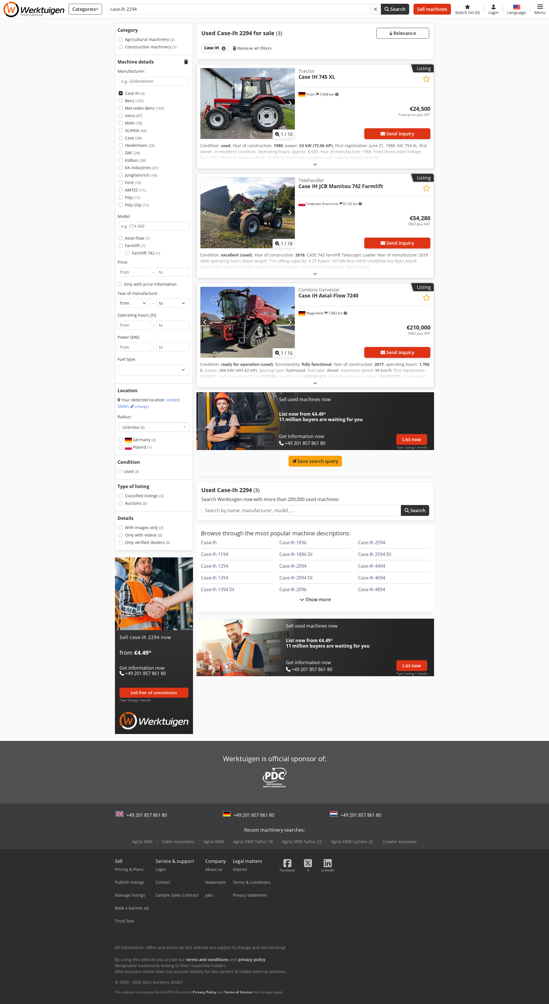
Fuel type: (127, 359)
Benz (134, 100)
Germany (144, 439)
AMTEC (135, 190)
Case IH (135, 93)
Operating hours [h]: (137, 315)
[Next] (290, 103)
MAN (133, 123)
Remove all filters (254, 48)
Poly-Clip (137, 205)
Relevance (404, 33)
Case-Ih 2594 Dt (374, 554)
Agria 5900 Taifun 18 (253, 841)
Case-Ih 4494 (371, 566)
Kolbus (135, 160)
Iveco (133, 115)
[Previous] (205, 103)
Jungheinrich (141, 175)
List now (411, 439)
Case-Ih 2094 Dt (296, 578)
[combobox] (154, 427)
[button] (540, 9)
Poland (142, 447)
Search (397, 9)
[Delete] (375, 9)
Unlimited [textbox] (133, 427)
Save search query (317, 461)
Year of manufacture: (138, 293)
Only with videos (143, 535)
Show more (317, 599)
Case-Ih (209, 542)
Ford (133, 182)
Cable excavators (178, 841)
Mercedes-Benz (144, 108)
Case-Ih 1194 (214, 554)
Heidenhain (140, 145)
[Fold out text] (315, 164)
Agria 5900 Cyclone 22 (352, 841)
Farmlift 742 (146, 253)
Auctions (136, 503)
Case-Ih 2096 (293, 589)
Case (133, 138)
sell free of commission (154, 692)
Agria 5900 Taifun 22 (302, 841)
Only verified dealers (147, 542)
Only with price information (150, 284)
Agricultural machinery (149, 39)
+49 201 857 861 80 (146, 815)
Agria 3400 (142, 841)
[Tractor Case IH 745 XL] (247, 103)
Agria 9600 (214, 841)
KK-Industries (141, 167)
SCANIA (136, 130)
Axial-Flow (137, 238)
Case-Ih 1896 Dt (296, 554)
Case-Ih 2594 (371, 542)
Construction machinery (150, 47)
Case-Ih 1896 (293, 542)
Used (131, 471)
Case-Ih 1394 (214, 578)
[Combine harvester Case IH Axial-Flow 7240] (247, 322)
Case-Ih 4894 (371, 589)
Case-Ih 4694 (371, 578)
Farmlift (135, 245)
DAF (132, 152)
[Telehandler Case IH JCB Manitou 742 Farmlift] (247, 212)
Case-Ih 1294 (214, 566)
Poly (132, 197)
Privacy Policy (204, 992)
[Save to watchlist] (426, 79)
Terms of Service (238, 992)
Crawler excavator (400, 841)
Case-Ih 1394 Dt (217, 589)
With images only (144, 527)
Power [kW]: (129, 337)
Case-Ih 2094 (293, 566)
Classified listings (144, 495)
